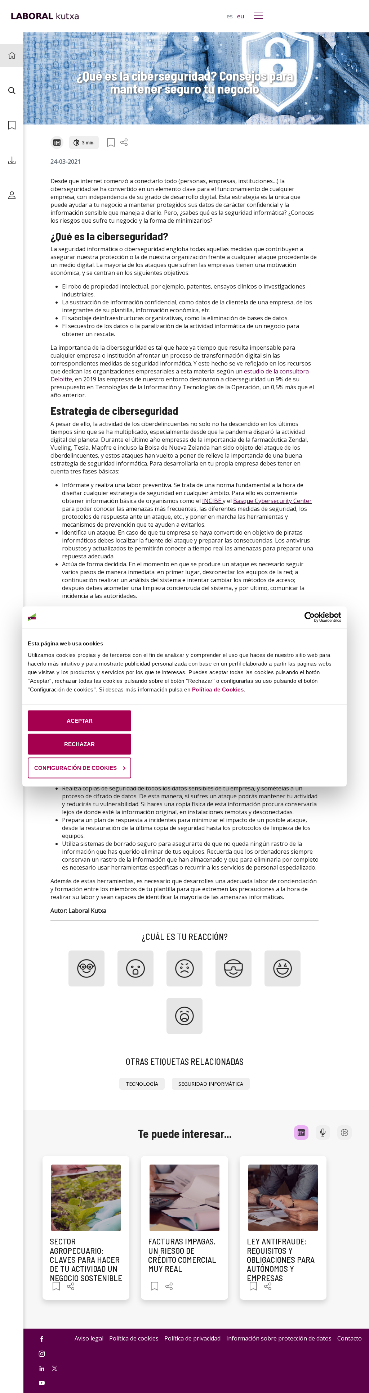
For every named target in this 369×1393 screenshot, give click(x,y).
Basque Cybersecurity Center (272, 501)
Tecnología (142, 1083)
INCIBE (211, 501)
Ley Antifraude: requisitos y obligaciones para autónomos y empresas (281, 1259)
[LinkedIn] (42, 1368)
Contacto (349, 1338)
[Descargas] (11, 160)
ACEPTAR (80, 720)
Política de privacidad (192, 1338)
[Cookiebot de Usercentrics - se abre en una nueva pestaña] (309, 617)
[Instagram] (42, 1353)
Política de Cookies (218, 689)
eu (240, 16)
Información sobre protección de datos (279, 1338)
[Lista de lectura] (11, 125)
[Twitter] (54, 1368)
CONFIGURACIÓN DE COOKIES (75, 767)
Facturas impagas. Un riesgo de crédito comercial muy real (182, 1255)
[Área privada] (11, 195)
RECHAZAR (79, 744)
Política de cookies (134, 1338)
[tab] (301, 1132)
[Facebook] (42, 1338)
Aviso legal (89, 1338)
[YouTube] (42, 1383)
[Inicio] (11, 55)
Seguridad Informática (210, 1083)
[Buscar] (11, 90)
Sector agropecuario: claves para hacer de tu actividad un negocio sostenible (86, 1259)
